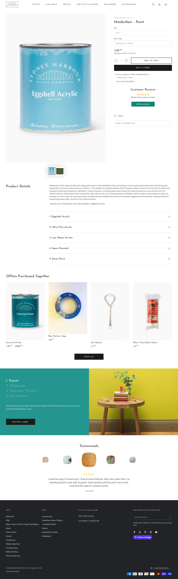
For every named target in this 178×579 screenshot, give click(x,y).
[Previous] (40, 459)
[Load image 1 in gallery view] (51, 171)
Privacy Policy (12, 548)
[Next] (138, 459)
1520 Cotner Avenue (86, 516)
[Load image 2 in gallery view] (59, 171)
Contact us (10, 540)
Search (9, 536)
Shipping (117, 53)
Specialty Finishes (50, 532)
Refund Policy (12, 551)
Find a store (11, 532)
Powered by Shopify (12, 571)
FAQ (8, 520)
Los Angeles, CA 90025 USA (88, 521)
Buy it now (143, 68)
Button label (20, 422)
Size (115, 28)
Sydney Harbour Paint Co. (123, 18)
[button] (153, 4)
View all (89, 357)
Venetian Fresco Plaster (52, 520)
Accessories (47, 516)
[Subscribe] (170, 517)
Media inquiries (13, 544)
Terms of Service (13, 555)
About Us (10, 516)
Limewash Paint (49, 524)
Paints (45, 528)
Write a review (143, 104)
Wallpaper (46, 536)
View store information (125, 81)
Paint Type (118, 38)
